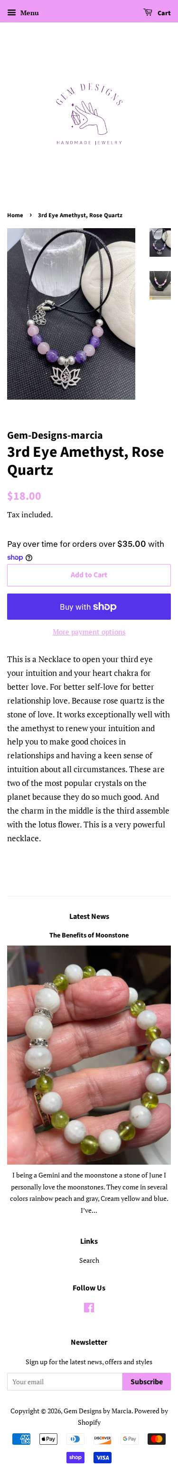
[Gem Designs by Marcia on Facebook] (89, 1309)
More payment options (89, 631)
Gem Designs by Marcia (97, 1410)
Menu (29, 12)
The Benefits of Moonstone (89, 935)
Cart (163, 13)
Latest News (89, 916)
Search (89, 1260)
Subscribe (147, 1382)
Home (15, 215)
